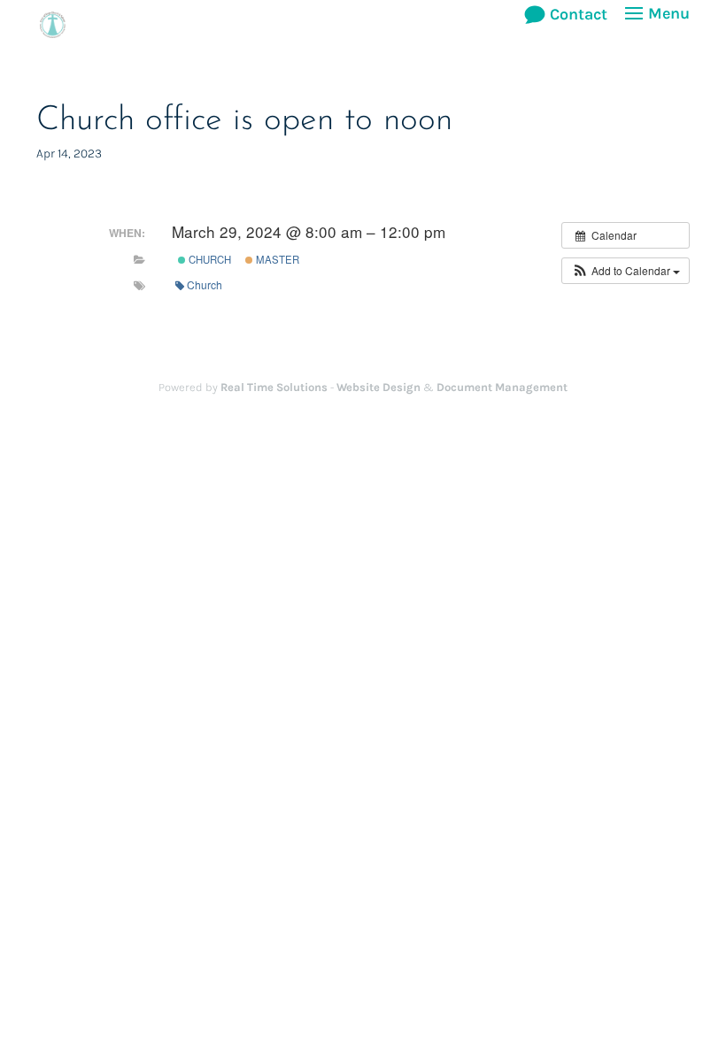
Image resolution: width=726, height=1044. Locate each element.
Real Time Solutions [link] (274, 387)
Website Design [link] (378, 387)
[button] (655, 25)
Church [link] (208, 259)
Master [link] (276, 259)
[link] (53, 23)
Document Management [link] (502, 387)
